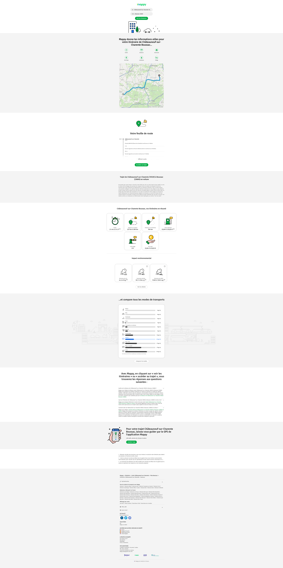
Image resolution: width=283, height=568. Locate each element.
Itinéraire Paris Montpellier (134, 496)
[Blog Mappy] (129, 517)
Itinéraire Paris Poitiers (151, 497)
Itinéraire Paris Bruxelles (129, 497)
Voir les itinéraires (142, 18)
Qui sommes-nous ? (124, 538)
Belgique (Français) (125, 531)
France (123, 529)
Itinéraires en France (134, 491)
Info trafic (122, 503)
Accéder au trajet (141, 165)
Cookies (136, 547)
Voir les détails (141, 287)
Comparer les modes (141, 361)
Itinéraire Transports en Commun (146, 486)
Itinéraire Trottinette (159, 487)
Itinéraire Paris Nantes (144, 494)
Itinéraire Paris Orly (155, 493)
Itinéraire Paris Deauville (154, 491)
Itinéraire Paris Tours (124, 496)
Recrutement (122, 539)
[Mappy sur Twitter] (125, 517)
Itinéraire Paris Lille (146, 493)
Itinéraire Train (157, 486)
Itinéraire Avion (150, 487)
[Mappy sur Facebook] (121, 517)
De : (142, 9)
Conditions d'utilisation (124, 547)
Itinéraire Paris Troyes (138, 499)
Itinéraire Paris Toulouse (125, 494)
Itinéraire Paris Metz (129, 499)
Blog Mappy (122, 541)
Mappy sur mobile (123, 524)
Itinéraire (122, 486)
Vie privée (132, 547)
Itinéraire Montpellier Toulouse (147, 496)
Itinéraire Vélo (135, 486)
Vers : (137, 14)
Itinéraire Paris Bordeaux (125, 493)
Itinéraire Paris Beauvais (141, 497)
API (120, 523)
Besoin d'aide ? (125, 510)
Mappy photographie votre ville (126, 551)
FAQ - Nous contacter (124, 548)
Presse (121, 542)
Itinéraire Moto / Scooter (135, 487)
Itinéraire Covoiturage (124, 487)
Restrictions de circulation (146, 503)
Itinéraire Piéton (128, 486)
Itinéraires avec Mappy (124, 491)
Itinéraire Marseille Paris (136, 493)
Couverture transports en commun (127, 550)
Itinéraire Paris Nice (135, 494)
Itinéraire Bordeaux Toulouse (156, 494)
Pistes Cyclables (128, 503)
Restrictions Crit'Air (136, 503)
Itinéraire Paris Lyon (144, 491)
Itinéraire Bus (143, 487)
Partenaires (125, 542)
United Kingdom (125, 533)
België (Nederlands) (126, 532)
